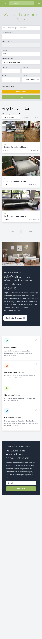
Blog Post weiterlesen (14, 318)
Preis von (5, 67)
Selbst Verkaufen (11, 347)
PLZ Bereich (6, 76)
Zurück (26, 117)
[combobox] (19, 53)
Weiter (36, 117)
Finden (21, 97)
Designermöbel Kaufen (14, 372)
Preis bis (25, 67)
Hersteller (5, 50)
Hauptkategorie (7, 33)
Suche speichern (21, 91)
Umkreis (24, 76)
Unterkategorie (7, 41)
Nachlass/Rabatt (7, 58)
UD (4, 3)
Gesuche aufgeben (12, 395)
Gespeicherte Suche (12, 417)
